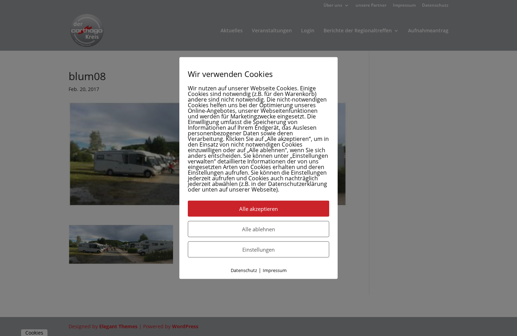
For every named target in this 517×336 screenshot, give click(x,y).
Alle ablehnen (258, 229)
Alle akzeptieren (258, 208)
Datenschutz (244, 270)
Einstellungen (258, 249)
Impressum (275, 270)
